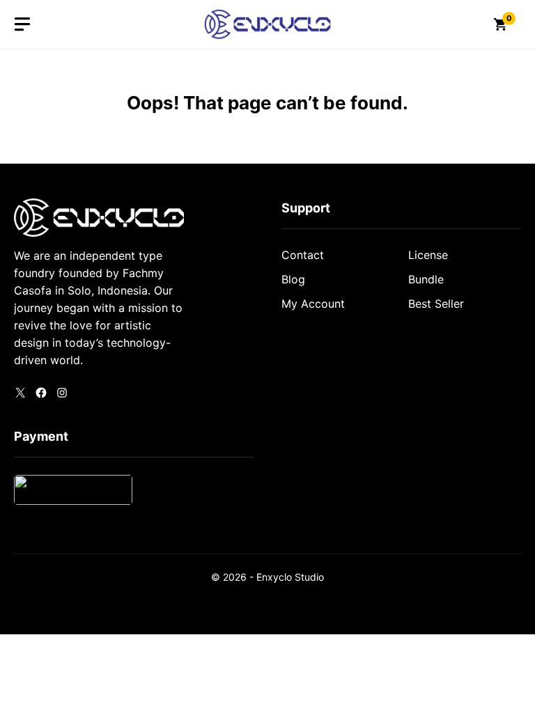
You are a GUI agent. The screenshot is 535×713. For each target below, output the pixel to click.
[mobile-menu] (22, 24)
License (428, 255)
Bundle (426, 279)
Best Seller (436, 304)
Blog (293, 279)
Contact (302, 255)
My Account (313, 304)
